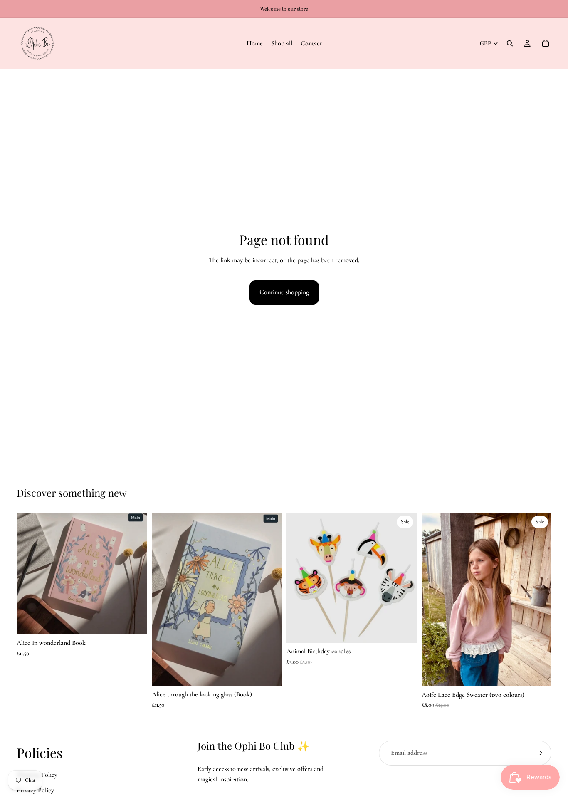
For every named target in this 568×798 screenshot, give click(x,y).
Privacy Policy (35, 790)
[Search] (510, 43)
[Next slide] (269, 599)
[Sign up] (539, 753)
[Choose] (538, 673)
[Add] (133, 621)
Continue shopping (284, 292)
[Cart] (545, 43)
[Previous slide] (164, 599)
